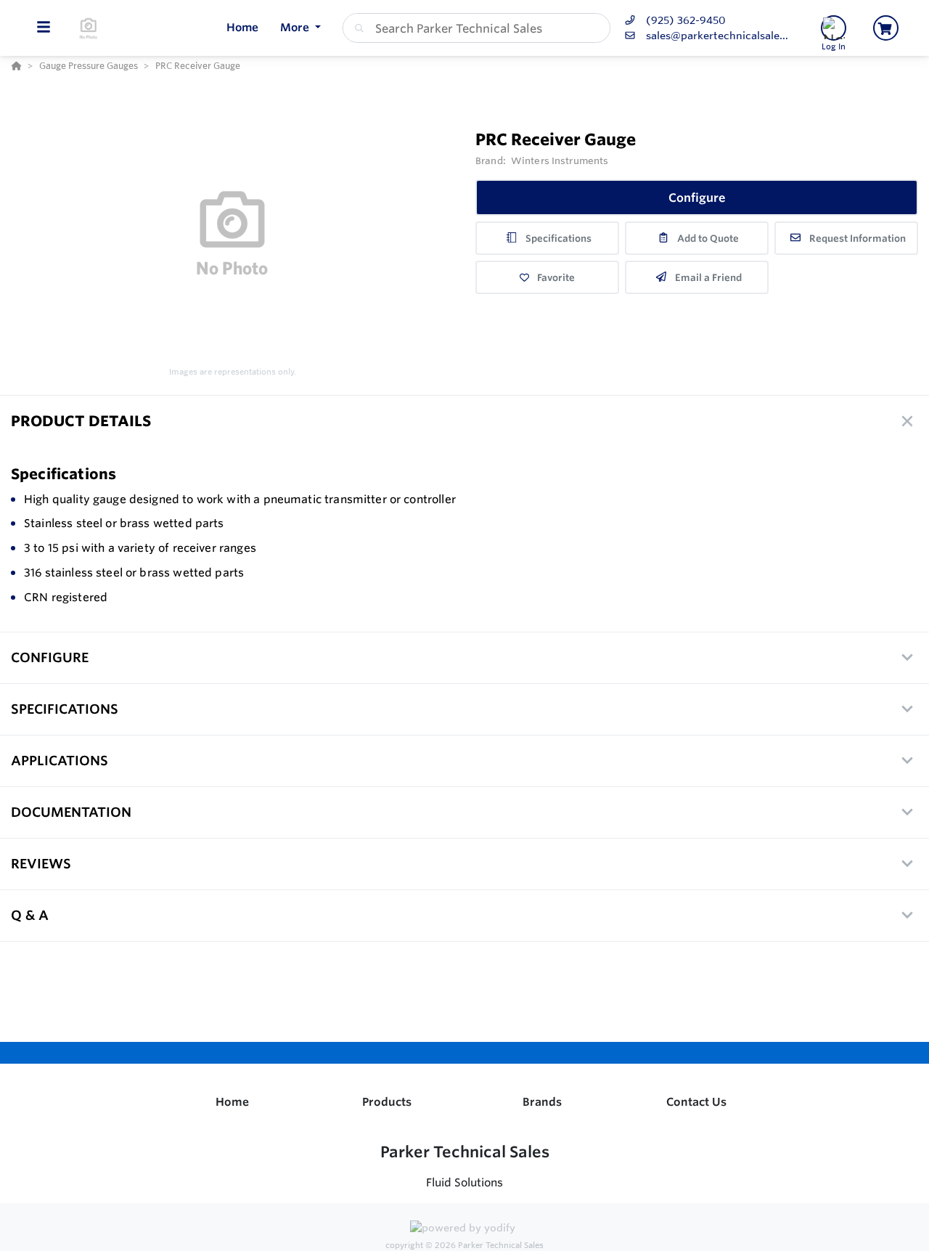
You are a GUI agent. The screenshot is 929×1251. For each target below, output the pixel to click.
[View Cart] (886, 28)
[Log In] (833, 28)
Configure (697, 197)
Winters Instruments (559, 160)
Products (387, 1102)
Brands (542, 1102)
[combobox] (476, 28)
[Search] (356, 28)
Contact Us (696, 1102)
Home (232, 1102)
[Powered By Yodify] (464, 1230)
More (296, 27)
